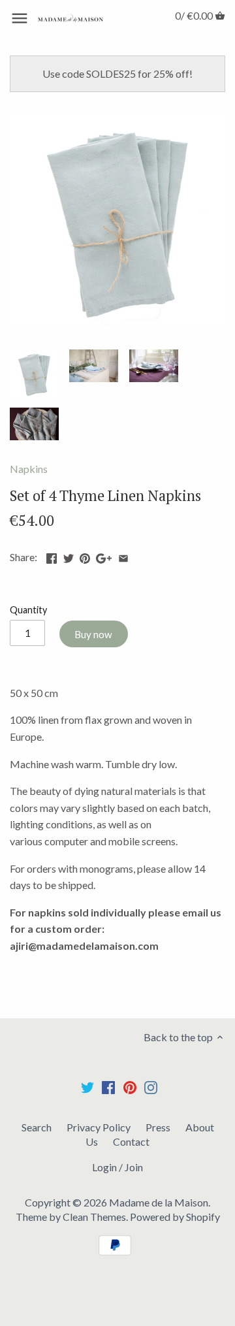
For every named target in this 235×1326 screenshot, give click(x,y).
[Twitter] (87, 1086)
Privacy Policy (99, 1127)
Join (134, 1167)
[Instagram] (150, 1086)
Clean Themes (94, 1216)
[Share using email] (123, 555)
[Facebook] (108, 1086)
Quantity (28, 609)
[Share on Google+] (104, 555)
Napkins (29, 468)
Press (158, 1127)
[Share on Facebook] (51, 555)
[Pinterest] (129, 1086)
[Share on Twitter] (68, 555)
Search (37, 1127)
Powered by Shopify (175, 1216)
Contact (131, 1141)
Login (104, 1167)
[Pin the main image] (85, 555)
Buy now (93, 634)
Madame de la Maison (158, 1202)
